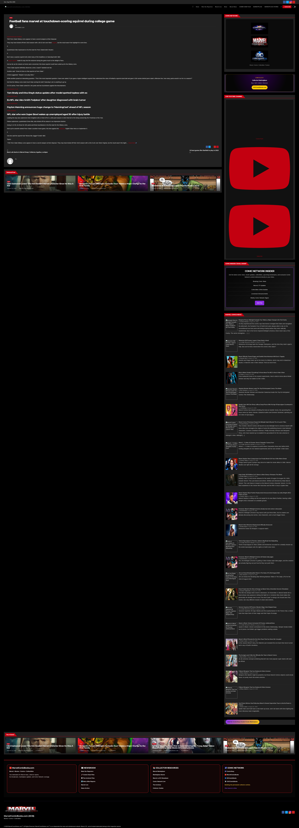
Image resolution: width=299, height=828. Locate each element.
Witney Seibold (244, 673)
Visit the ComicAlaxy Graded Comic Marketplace (242, 722)
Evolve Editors (243, 476)
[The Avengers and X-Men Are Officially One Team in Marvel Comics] (231, 660)
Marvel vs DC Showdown (160, 778)
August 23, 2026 (11, 188)
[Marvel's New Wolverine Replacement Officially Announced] (231, 530)
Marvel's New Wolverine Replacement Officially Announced (255, 524)
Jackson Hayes (244, 460)
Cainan (242, 374)
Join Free (259, 303)
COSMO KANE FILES (245, 6)
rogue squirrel (12, 60)
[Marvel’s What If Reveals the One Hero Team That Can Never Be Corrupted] (231, 644)
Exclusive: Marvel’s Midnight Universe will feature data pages (256, 557)
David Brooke (243, 510)
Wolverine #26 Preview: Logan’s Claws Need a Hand (175, 186)
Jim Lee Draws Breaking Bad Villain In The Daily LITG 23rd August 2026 (259, 573)
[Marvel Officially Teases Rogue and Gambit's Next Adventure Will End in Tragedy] (231, 361)
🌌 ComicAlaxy (229, 771)
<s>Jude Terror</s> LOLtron (247, 342)
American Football (16, 37)
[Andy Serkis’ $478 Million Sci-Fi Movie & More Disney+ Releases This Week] (231, 480)
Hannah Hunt (243, 358)
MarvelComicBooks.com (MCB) (19, 816)
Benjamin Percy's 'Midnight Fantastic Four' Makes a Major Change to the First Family (263, 320)
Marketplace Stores (159, 774)
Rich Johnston (243, 390)
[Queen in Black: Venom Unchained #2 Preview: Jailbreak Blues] (231, 628)
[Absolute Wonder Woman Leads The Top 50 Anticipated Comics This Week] (231, 393)
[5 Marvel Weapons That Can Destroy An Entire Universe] (231, 676)
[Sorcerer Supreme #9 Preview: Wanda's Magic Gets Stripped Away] (231, 612)
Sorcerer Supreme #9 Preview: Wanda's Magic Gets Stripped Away (257, 607)
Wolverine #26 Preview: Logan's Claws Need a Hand (254, 340)
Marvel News (233, 6)
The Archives (157, 785)
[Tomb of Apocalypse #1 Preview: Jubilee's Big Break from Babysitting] (231, 546)
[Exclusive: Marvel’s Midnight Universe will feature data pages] (231, 562)
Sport (8, 37)
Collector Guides (158, 788)
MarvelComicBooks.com (26, 188)
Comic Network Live (159, 781)
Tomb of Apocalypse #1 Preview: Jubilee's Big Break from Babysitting (258, 541)
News (225, 6)
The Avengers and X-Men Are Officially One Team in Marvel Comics (258, 655)
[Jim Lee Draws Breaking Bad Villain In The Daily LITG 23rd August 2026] (231, 578)
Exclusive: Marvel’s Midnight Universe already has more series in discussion (260, 509)
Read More (131, 143)
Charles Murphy (244, 321)
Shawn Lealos (243, 641)
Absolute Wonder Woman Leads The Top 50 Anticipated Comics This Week (260, 388)
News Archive (85, 788)
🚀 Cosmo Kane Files (87, 774)
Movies (154, 743)
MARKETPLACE (257, 6)
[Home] (193, 6)
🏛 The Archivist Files (88, 778)
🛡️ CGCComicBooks (231, 781)
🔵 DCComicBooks (230, 778)
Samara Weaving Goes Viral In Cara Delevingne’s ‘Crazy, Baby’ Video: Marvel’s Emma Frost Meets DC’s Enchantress (183, 747)
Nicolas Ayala (243, 526)
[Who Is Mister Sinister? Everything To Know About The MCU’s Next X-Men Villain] (231, 378)
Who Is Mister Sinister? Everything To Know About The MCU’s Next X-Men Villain (262, 372)
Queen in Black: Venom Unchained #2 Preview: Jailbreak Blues (257, 623)
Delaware (62, 128)
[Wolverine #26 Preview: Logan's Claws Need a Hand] (231, 345)
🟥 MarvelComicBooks (232, 774)
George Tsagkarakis (245, 590)
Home (197, 6)
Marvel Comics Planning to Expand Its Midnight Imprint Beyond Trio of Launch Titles (262, 422)
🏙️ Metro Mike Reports (88, 781)
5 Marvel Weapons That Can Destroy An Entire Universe (255, 671)
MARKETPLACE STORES (271, 6)
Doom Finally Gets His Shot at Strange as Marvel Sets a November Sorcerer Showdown (263, 589)
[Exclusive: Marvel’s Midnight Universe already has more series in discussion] (231, 514)
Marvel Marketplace (159, 771)
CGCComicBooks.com (259, 87)
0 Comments (39, 750)
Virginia (54, 42)
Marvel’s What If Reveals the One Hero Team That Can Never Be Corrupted (260, 639)
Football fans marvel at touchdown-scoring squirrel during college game (61, 21)
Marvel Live (218, 6)
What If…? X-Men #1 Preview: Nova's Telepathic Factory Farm (256, 442)
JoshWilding (243, 408)
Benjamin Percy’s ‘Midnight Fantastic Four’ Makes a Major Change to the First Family (112, 185)
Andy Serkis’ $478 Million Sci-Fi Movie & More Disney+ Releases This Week (260, 474)
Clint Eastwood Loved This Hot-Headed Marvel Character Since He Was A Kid (40, 185)
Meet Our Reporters (207, 6)
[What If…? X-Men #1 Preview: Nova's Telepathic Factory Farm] (231, 448)
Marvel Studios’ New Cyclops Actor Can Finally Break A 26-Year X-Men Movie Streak (263, 458)
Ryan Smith (243, 657)
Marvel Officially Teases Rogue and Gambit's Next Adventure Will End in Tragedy (262, 356)
